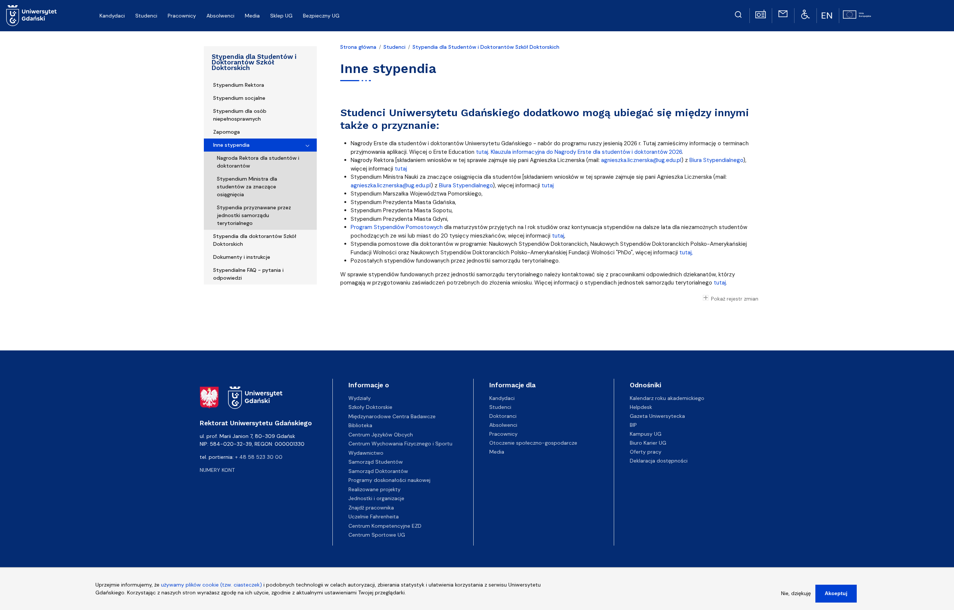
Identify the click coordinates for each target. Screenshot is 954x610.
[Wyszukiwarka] (738, 13)
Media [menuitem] (252, 15)
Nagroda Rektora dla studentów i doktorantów (258, 162)
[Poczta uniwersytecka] (782, 13)
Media (496, 451)
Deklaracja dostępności (659, 460)
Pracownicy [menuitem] (182, 15)
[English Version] (828, 15)
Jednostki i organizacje (376, 498)
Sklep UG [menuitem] (281, 15)
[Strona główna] (31, 15)
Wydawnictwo (365, 452)
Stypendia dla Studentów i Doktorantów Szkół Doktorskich (254, 62)
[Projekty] (857, 13)
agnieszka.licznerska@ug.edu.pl (640, 160)
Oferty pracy (645, 451)
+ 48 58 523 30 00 (258, 457)
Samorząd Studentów (375, 461)
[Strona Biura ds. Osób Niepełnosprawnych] (805, 13)
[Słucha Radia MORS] (760, 13)
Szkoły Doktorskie (370, 407)
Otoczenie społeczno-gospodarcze (533, 442)
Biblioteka (360, 425)
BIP (633, 425)
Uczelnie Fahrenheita (373, 516)
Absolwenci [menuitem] (220, 15)
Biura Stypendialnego (716, 160)
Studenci (394, 47)
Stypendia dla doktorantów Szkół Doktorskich (254, 240)
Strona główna (358, 47)
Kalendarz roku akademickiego (667, 398)
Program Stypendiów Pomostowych (397, 227)
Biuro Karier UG (648, 442)
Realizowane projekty (374, 489)
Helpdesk (641, 407)
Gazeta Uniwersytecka (657, 416)
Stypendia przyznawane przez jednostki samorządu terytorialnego (254, 215)
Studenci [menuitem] (146, 15)
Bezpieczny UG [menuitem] (321, 15)
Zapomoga (226, 131)
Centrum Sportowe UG (376, 534)
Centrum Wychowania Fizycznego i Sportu (400, 443)
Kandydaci (502, 398)
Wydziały (359, 398)
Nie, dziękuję (796, 593)
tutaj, (685, 252)
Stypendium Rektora (238, 85)
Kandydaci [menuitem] (112, 15)
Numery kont (217, 470)
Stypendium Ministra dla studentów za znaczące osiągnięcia (247, 186)
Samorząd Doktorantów (378, 471)
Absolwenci (503, 425)
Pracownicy (503, 434)
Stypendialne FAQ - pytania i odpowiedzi (248, 274)
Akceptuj (836, 593)
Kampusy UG (645, 434)
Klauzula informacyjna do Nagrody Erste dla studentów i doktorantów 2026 (586, 152)
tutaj (482, 152)
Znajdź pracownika (371, 507)
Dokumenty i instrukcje (241, 257)
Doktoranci (503, 416)
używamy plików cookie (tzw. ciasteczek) (211, 584)
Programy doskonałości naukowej (389, 480)
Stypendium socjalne (239, 98)
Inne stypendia (231, 145)
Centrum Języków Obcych (380, 434)
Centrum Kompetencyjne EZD (384, 525)
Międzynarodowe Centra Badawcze (392, 416)
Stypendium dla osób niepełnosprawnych (239, 115)
